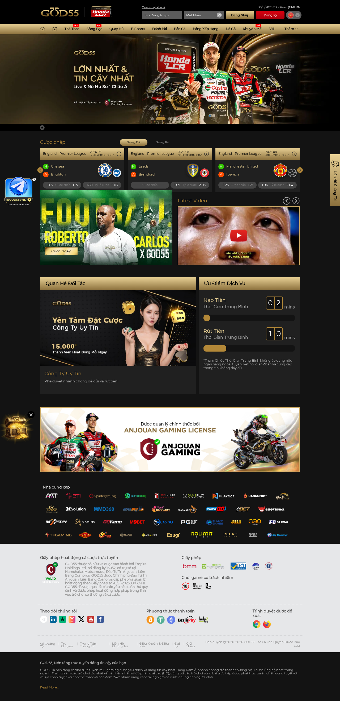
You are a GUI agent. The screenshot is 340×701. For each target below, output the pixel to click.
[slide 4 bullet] (174, 118)
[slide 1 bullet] (152, 118)
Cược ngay (61, 251)
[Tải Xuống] (54, 29)
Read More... (49, 687)
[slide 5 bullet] (179, 118)
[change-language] (293, 15)
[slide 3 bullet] (169, 118)
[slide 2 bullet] (161, 118)
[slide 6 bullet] (185, 118)
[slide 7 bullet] (190, 118)
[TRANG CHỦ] (42, 29)
